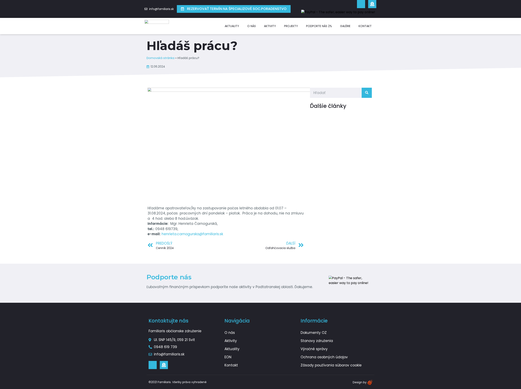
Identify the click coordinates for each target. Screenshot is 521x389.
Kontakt (365, 26)
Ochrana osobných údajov (324, 357)
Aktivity (270, 26)
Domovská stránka (160, 58)
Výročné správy (314, 348)
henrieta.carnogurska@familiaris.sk (192, 234)
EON (227, 357)
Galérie (345, 26)
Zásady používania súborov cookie (331, 365)
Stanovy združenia (317, 340)
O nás (251, 26)
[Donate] (372, 4)
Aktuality (232, 26)
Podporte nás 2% (319, 26)
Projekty (291, 26)
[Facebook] (361, 4)
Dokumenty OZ (314, 332)
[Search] (367, 93)
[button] (234, 9)
